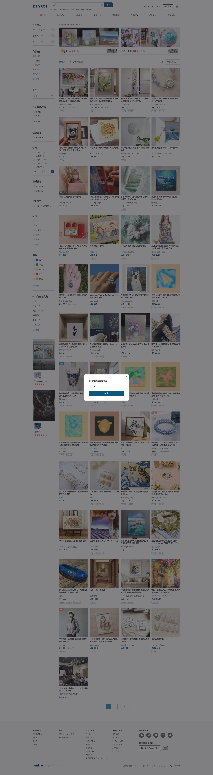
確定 (106, 393)
